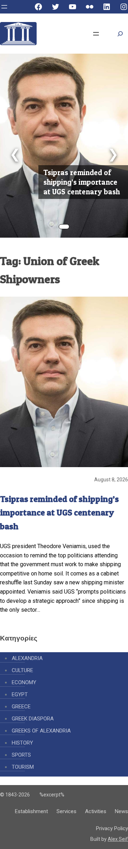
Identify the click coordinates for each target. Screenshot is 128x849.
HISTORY (22, 743)
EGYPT (20, 694)
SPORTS (21, 755)
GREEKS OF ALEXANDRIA (41, 731)
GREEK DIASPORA (33, 718)
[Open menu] (4, 6)
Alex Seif (118, 839)
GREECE (21, 706)
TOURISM (23, 767)
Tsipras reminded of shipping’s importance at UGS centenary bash (81, 182)
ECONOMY (24, 682)
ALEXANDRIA (27, 658)
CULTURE (22, 670)
